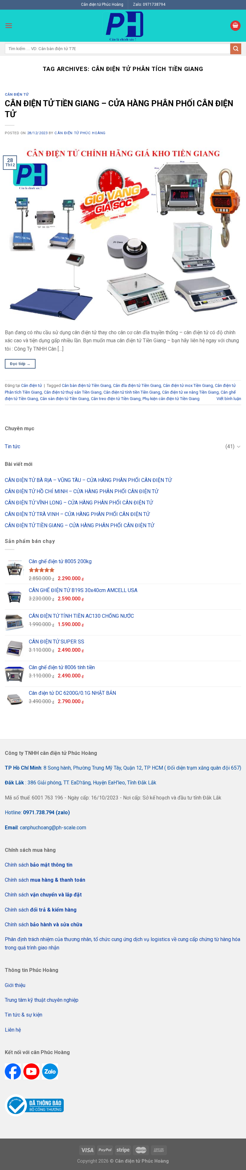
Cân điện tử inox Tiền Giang (188, 385)
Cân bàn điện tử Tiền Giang (86, 385)
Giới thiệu (15, 985)
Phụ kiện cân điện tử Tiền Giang (171, 398)
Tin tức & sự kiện (23, 1015)
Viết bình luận (229, 398)
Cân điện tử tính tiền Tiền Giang (131, 392)
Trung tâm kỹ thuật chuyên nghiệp (41, 1000)
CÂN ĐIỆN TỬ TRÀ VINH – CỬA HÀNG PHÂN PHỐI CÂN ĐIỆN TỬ (77, 514)
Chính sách (38, 865)
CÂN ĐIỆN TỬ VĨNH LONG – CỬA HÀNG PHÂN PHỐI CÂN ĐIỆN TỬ (79, 503)
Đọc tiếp (20, 364)
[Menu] (8, 25)
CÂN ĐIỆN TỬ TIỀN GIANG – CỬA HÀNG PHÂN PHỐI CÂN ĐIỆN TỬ (79, 525)
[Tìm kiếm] (235, 48)
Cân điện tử (17, 94)
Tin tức (12, 446)
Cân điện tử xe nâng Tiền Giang (190, 392)
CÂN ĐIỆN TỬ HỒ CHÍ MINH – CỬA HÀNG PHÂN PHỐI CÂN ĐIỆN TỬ (81, 491)
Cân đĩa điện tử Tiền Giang (137, 385)
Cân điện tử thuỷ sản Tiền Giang (73, 392)
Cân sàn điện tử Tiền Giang (64, 398)
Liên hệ (13, 1030)
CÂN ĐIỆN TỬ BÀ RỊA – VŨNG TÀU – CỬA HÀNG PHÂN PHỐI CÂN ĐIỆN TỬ (88, 480)
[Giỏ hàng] (235, 26)
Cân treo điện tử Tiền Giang (116, 398)
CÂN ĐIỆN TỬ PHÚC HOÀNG (79, 133)
